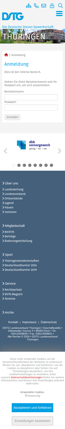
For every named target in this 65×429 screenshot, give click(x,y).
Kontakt (13, 322)
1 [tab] (13, 165)
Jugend (9, 203)
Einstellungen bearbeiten (32, 421)
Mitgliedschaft (15, 226)
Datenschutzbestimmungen (27, 377)
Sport (9, 254)
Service (10, 283)
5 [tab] (35, 165)
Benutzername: (14, 91)
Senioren (10, 212)
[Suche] (59, 6)
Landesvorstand (15, 194)
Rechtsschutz (13, 289)
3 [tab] (24, 165)
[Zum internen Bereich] (51, 6)
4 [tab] (29, 165)
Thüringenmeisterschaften (22, 260)
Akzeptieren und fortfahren (32, 407)
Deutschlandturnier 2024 (21, 265)
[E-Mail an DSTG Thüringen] (43, 6)
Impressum (29, 322)
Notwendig (34, 395)
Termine (10, 298)
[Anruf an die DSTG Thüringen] (35, 6)
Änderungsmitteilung (18, 241)
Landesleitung (14, 189)
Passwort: (10, 102)
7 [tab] (46, 165)
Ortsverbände (14, 198)
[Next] (59, 151)
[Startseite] (6, 55)
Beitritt (9, 232)
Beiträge (10, 236)
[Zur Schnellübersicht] (27, 6)
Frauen (9, 207)
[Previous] (6, 151)
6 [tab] (40, 165)
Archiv (9, 312)
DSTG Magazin (14, 294)
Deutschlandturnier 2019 (21, 269)
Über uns (11, 183)
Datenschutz (49, 322)
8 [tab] (51, 165)
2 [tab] (19, 165)
